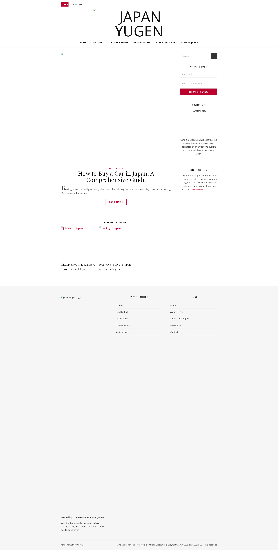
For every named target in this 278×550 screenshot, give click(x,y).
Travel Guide (142, 42)
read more (116, 202)
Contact (174, 331)
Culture (97, 42)
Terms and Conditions (125, 544)
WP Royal (79, 544)
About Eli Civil (176, 311)
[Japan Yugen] (139, 23)
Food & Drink (119, 42)
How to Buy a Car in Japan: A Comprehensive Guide (116, 176)
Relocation (116, 168)
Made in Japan (189, 42)
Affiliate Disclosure (157, 544)
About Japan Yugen (179, 318)
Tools (64, 4)
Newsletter (76, 4)
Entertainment (165, 42)
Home (83, 42)
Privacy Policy (142, 544)
